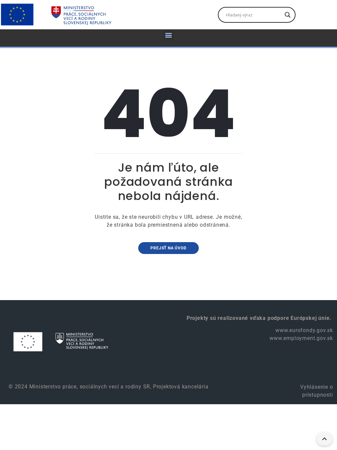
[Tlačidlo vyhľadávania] (287, 14)
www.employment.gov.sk (301, 338)
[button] (168, 34)
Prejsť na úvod (168, 248)
